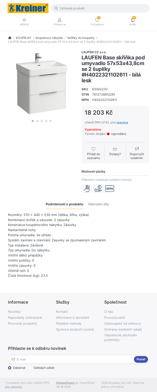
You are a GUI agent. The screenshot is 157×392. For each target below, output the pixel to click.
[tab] (64, 204)
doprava (122, 122)
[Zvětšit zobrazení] (41, 83)
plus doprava (13, 386)
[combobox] (100, 8)
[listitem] (41, 83)
